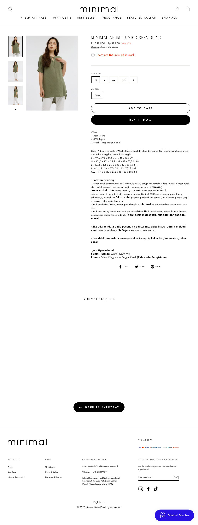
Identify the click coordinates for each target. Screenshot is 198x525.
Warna (95, 89)
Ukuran (96, 73)
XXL (124, 80)
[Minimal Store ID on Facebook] (148, 489)
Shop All (169, 18)
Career (11, 467)
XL (113, 80)
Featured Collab (141, 18)
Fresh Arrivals (34, 18)
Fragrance (111, 18)
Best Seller (87, 18)
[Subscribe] (176, 477)
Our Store (12, 471)
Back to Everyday (101, 407)
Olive (97, 95)
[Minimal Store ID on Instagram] (140, 489)
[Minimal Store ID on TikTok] (156, 489)
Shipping (95, 46)
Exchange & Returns (53, 477)
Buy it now (140, 120)
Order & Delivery (52, 471)
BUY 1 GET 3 (62, 18)
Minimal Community (16, 477)
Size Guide (50, 467)
